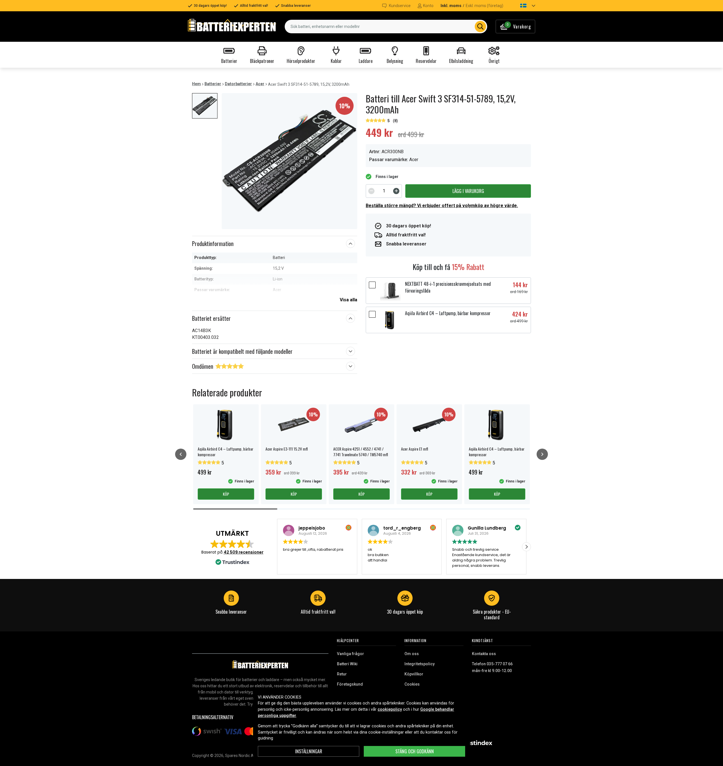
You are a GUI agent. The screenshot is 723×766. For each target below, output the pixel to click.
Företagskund (350, 684)
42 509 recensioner (243, 552)
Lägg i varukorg (468, 191)
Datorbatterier (238, 84)
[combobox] (386, 26)
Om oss (411, 653)
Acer (260, 84)
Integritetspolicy (419, 664)
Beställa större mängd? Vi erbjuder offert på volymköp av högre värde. (442, 205)
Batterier (212, 84)
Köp (226, 494)
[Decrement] (371, 191)
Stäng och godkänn (414, 751)
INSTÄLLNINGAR (308, 751)
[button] (522, 5)
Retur (342, 674)
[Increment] (396, 191)
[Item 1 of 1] (289, 161)
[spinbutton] (384, 191)
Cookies (412, 684)
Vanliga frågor (350, 653)
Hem (196, 84)
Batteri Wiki (347, 664)
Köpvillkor (413, 674)
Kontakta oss (484, 653)
